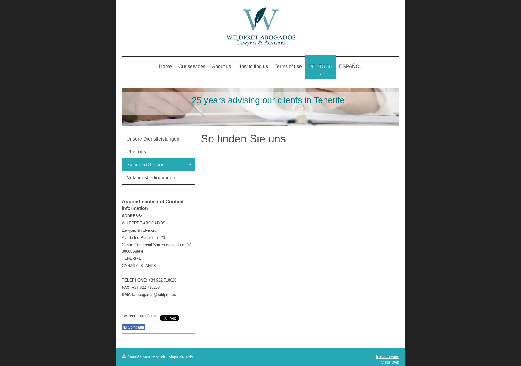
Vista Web (390, 362)
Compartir (135, 327)
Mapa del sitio (181, 357)
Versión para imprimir (146, 357)
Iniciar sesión (387, 357)
